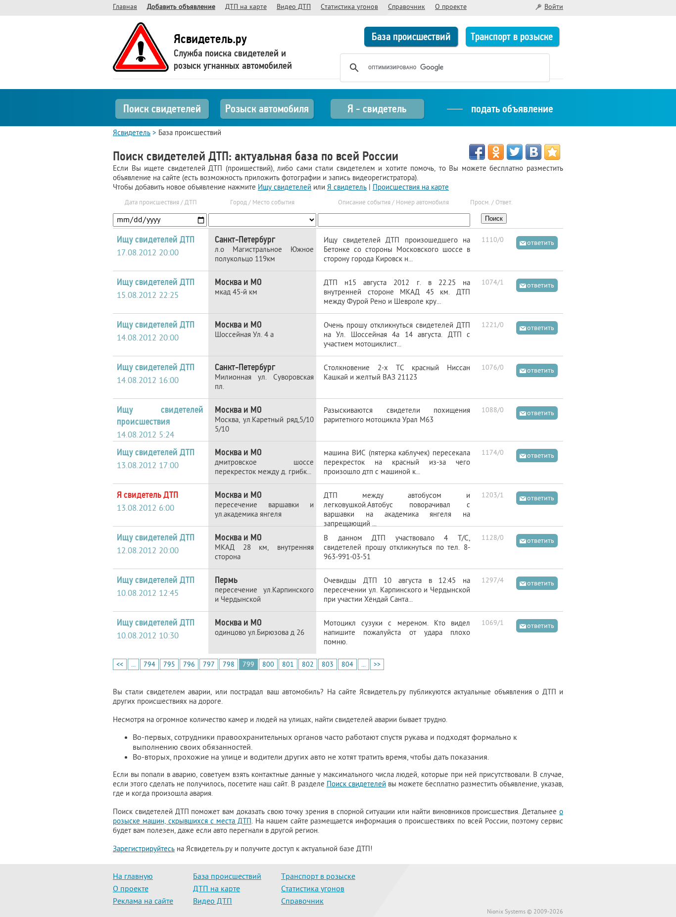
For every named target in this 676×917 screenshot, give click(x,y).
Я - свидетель (376, 108)
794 (149, 665)
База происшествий (411, 36)
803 (328, 665)
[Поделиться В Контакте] (533, 152)
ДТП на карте (246, 7)
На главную (133, 877)
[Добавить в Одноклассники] (496, 152)
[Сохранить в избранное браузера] (552, 152)
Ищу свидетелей (284, 188)
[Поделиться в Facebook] (477, 152)
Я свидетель (347, 188)
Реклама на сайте (143, 902)
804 (347, 665)
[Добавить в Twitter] (515, 152)
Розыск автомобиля (267, 108)
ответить (540, 243)
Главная (125, 7)
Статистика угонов (349, 7)
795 (169, 665)
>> (377, 665)
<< (119, 665)
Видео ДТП (294, 7)
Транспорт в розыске (512, 36)
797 (209, 665)
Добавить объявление (181, 7)
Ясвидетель (131, 133)
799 (248, 665)
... (133, 665)
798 (229, 665)
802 (308, 665)
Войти (553, 7)
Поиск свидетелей (162, 108)
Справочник (406, 7)
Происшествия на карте (411, 188)
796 (189, 665)
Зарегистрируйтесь (144, 849)
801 (288, 665)
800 (268, 665)
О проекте (451, 7)
